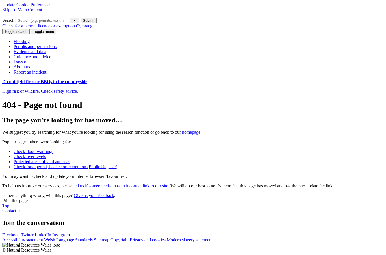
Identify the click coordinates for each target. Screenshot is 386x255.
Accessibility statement (23, 239)
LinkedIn (43, 234)
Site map (101, 239)
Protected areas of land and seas (42, 161)
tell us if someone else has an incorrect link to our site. (121, 185)
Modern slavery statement (189, 239)
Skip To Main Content (22, 9)
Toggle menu (43, 31)
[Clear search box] (74, 20)
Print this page (15, 200)
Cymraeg (84, 25)
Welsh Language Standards (68, 239)
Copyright (119, 239)
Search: (9, 20)
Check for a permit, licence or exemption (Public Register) (65, 166)
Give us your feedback (94, 195)
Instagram (61, 234)
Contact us (11, 210)
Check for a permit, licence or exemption (38, 25)
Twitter (28, 234)
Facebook (11, 234)
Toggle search (16, 31)
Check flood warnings (33, 151)
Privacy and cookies (148, 239)
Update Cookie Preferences (26, 4)
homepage (191, 132)
